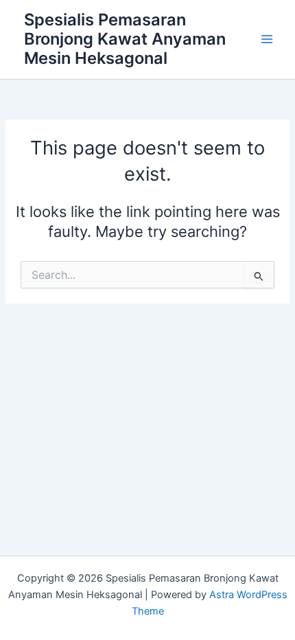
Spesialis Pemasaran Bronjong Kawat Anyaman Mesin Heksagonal (125, 39)
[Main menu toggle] (266, 39)
